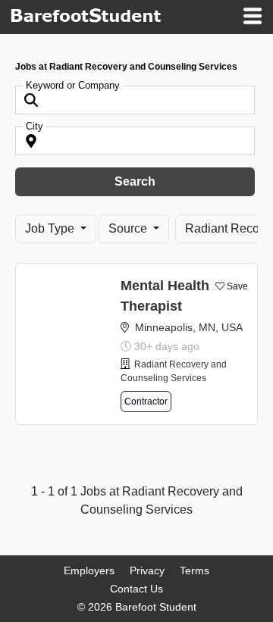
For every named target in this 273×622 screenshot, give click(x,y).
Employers (89, 570)
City (34, 126)
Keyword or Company (73, 85)
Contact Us (136, 589)
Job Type (51, 228)
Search (135, 181)
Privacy (147, 570)
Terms (194, 570)
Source (129, 228)
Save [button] (237, 286)
